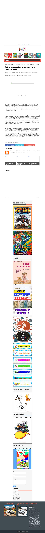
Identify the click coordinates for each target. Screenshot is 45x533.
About (19, 44)
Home (16, 44)
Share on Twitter (20, 145)
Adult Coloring (15, 491)
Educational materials (16, 498)
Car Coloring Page (16, 494)
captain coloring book (24, 72)
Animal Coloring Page (16, 493)
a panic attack (13, 72)
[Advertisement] (22, 8)
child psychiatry (29, 72)
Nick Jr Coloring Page (17, 499)
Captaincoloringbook (24, 531)
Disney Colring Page (16, 497)
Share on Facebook (10, 145)
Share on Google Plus (30, 145)
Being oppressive (17, 72)
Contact (23, 44)
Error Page (28, 44)
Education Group (34, 72)
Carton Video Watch (16, 495)
